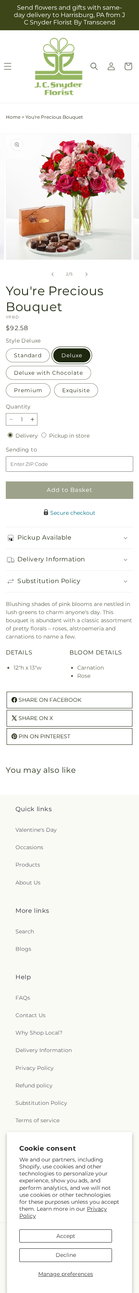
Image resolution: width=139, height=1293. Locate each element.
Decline (66, 1254)
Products (27, 864)
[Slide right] (86, 274)
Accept (65, 1235)
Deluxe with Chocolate (48, 372)
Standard (28, 355)
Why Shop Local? (39, 1032)
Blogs (23, 948)
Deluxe (71, 355)
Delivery (27, 435)
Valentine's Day (36, 829)
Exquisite (76, 390)
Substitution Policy (41, 1102)
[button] (94, 66)
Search (24, 931)
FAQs (22, 997)
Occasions (29, 847)
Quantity (18, 406)
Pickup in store (69, 435)
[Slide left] (52, 274)
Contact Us (30, 1015)
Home (13, 117)
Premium (28, 390)
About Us (28, 882)
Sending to (33, 450)
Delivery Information (43, 1050)
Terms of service (37, 1120)
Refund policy (34, 1085)
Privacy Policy (34, 1068)
